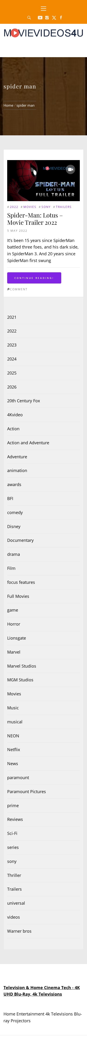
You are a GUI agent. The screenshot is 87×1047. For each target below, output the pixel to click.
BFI (10, 498)
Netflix (13, 749)
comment (19, 289)
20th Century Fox (23, 400)
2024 (11, 359)
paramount (18, 777)
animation (17, 470)
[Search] (29, 18)
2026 (11, 387)
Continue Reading (33, 278)
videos (13, 917)
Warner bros (19, 931)
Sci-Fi (12, 833)
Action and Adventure (28, 442)
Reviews (15, 819)
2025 (11, 373)
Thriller (14, 875)
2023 (11, 345)
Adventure (17, 456)
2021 (11, 317)
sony (46, 207)
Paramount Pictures (26, 791)
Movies (29, 207)
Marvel (13, 652)
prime (13, 805)
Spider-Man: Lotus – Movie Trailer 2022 (35, 218)
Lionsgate (16, 638)
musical (15, 722)
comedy (15, 512)
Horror (13, 624)
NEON (13, 736)
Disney (13, 526)
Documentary (20, 540)
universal (16, 903)
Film (11, 568)
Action (13, 428)
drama (13, 554)
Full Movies (18, 596)
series (13, 847)
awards (14, 484)
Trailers (64, 207)
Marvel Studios (21, 666)
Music (13, 708)
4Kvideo (15, 414)
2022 (14, 207)
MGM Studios (20, 680)
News (12, 763)
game (12, 610)
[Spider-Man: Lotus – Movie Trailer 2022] (43, 180)
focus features (21, 582)
